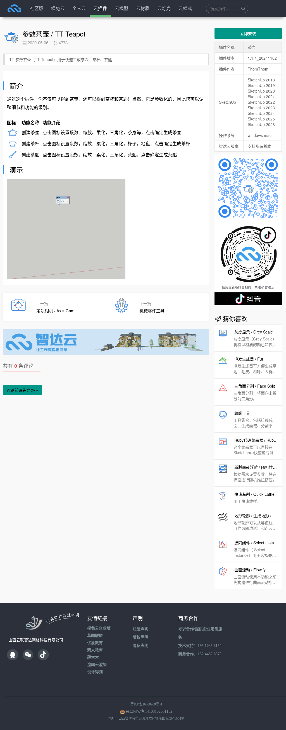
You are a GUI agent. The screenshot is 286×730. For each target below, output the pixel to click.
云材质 (142, 8)
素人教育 (95, 650)
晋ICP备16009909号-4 (146, 704)
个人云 (79, 8)
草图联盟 (95, 636)
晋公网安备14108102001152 (148, 711)
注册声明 (140, 629)
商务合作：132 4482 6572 (199, 654)
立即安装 (248, 33)
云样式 (185, 8)
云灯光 (164, 8)
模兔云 (58, 8)
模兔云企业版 (99, 628)
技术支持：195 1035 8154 (199, 646)
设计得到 (95, 672)
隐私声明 (140, 646)
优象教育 (95, 643)
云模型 (121, 8)
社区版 (36, 8)
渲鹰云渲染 (97, 665)
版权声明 (140, 637)
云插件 (100, 8)
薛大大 (93, 657)
